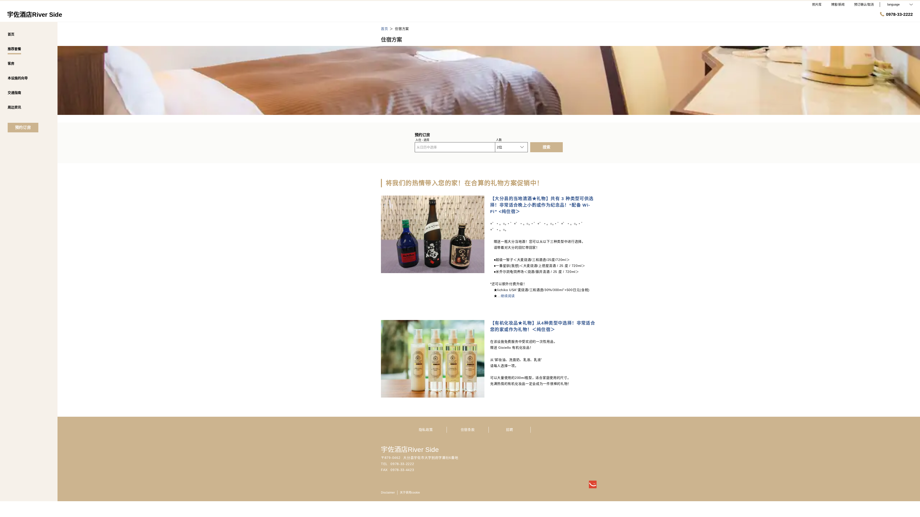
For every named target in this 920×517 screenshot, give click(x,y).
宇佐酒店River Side (410, 449)
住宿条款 (468, 430)
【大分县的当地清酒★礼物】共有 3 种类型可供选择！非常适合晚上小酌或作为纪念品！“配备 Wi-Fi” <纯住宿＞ (542, 205)
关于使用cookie (410, 492)
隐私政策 (426, 430)
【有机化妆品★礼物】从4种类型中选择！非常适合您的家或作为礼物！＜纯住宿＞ (542, 326)
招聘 (509, 430)
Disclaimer (388, 492)
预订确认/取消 (864, 4)
